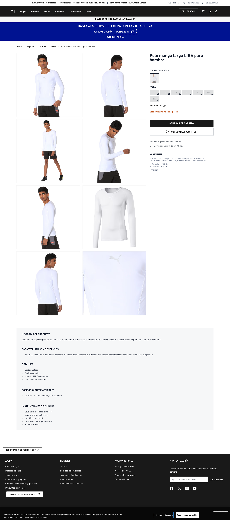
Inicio (19, 46)
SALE (89, 11)
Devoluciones (212, 3)
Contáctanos (193, 3)
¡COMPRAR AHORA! (115, 36)
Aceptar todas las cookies (187, 515)
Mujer (23, 11)
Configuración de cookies (163, 515)
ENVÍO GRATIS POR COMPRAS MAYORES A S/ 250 (128, 3)
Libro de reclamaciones (22, 494)
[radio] (154, 78)
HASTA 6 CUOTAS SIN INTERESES (44, 3)
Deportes (59, 11)
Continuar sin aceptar (220, 511)
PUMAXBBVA (122, 31)
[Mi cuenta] (216, 11)
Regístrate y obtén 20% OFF (20, 450)
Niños (47, 11)
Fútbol (43, 46)
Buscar (191, 11)
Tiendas (176, 3)
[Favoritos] (203, 11)
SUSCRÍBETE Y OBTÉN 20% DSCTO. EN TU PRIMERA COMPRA (82, 3)
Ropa (53, 46)
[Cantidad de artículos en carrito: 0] (209, 11)
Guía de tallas (156, 106)
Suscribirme (216, 479)
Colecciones (75, 11)
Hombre (35, 11)
